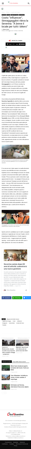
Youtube (4, 325)
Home (3, 12)
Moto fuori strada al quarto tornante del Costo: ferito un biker (20, 368)
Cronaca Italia (19, 345)
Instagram (4, 323)
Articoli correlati (7, 361)
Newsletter (15, 442)
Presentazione (8, 442)
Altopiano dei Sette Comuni (13, 319)
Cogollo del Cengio (15, 12)
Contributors (5, 444)
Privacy (15, 445)
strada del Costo (20, 323)
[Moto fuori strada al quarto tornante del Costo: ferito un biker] (6, 368)
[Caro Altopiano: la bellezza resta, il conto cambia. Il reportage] (6, 377)
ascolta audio (8, 44)
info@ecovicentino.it (18, 438)
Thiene (7, 12)
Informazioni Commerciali (22, 444)
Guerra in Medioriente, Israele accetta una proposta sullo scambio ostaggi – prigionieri (8, 351)
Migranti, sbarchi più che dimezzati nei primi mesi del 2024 (22, 349)
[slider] (23, 44)
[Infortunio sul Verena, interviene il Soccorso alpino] (6, 387)
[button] (28, 3)
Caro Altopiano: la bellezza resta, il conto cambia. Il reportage (19, 377)
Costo (14, 321)
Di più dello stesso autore (19, 361)
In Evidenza (21, 14)
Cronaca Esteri (6, 345)
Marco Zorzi (6, 29)
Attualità (4, 14)
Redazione (22, 442)
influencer (19, 321)
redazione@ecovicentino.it (18, 436)
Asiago (3, 379)
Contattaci (11, 444)
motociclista (12, 323)
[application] (15, 44)
